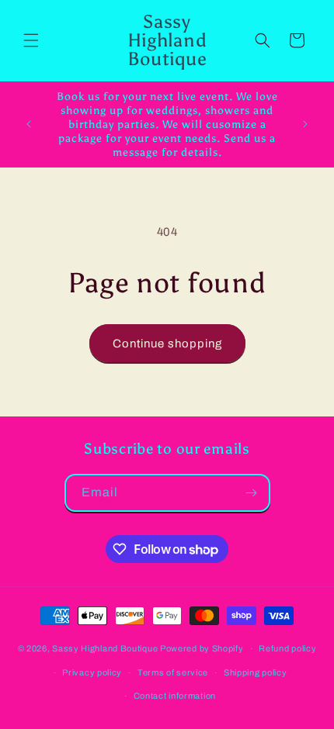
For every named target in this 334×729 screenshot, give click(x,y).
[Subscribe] (252, 493)
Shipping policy (255, 672)
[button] (31, 40)
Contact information (175, 695)
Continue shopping (167, 343)
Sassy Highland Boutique (105, 648)
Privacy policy (92, 672)
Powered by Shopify (202, 648)
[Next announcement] (305, 124)
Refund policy (287, 648)
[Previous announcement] (29, 124)
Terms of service (172, 672)
